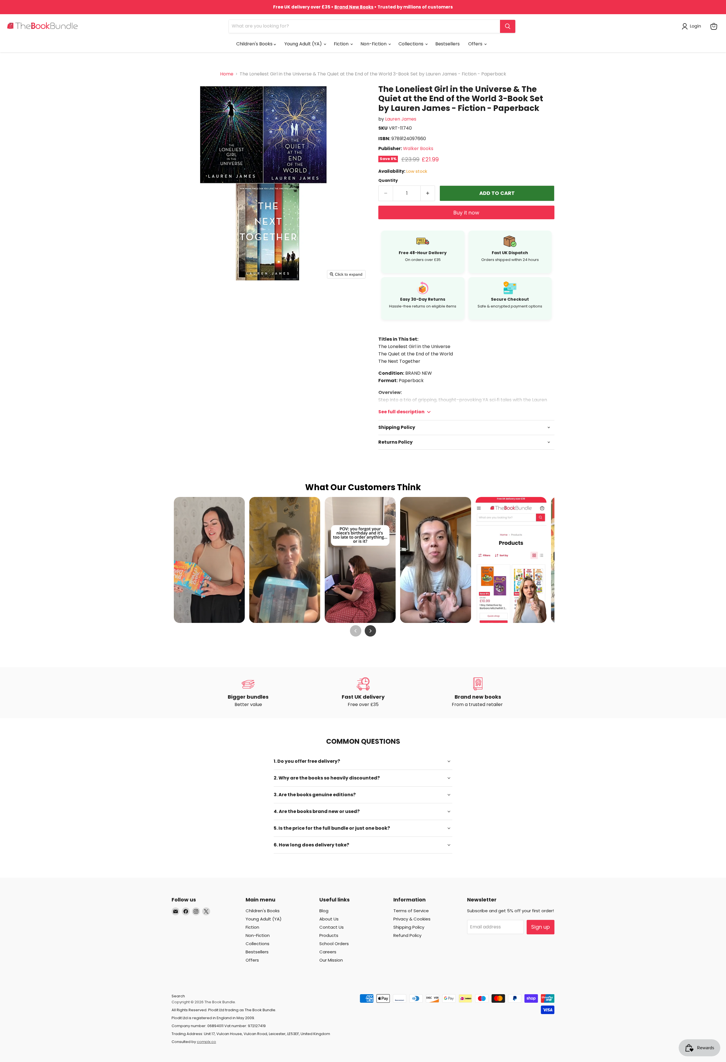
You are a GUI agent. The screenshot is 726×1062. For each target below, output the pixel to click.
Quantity (388, 180)
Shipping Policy (408, 927)
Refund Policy (407, 935)
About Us (329, 919)
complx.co (206, 1041)
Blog (323, 911)
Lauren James (400, 119)
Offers (476, 44)
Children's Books (255, 44)
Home (226, 74)
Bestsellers (447, 44)
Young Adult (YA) (303, 44)
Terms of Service (411, 911)
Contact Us (331, 927)
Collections (411, 44)
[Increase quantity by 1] (428, 193)
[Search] (507, 26)
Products (328, 935)
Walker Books (418, 148)
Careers (327, 952)
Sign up (540, 926)
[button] (692, 26)
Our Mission (331, 960)
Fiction (342, 44)
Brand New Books (353, 7)
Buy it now (466, 212)
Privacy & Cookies (411, 919)
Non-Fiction (374, 44)
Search (178, 996)
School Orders (334, 944)
